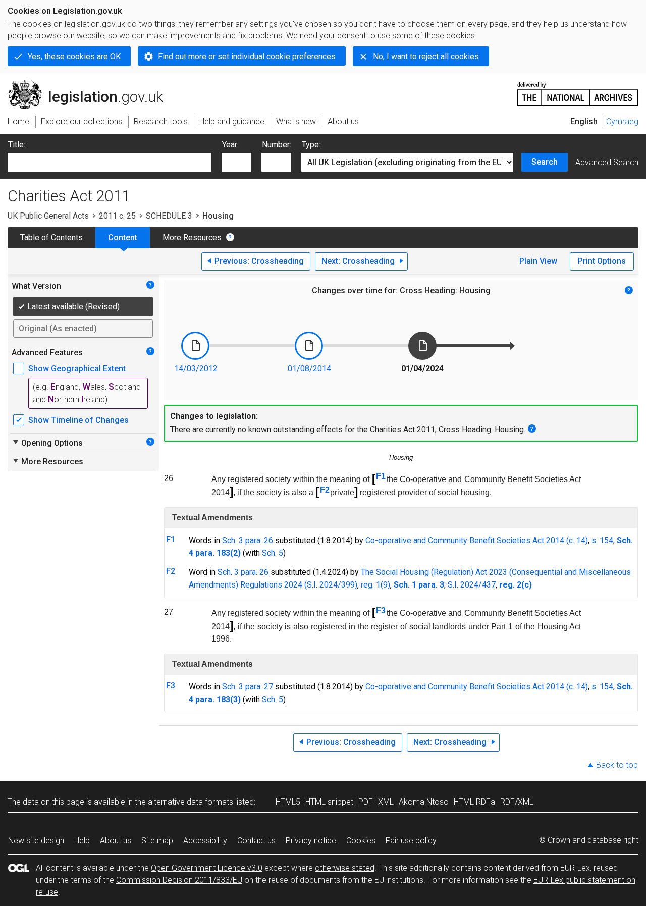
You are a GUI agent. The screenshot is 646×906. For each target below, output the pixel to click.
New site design (36, 840)
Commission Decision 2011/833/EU (179, 880)
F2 (325, 490)
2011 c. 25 (117, 216)
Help (82, 840)
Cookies (360, 840)
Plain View (538, 261)
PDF (365, 802)
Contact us (256, 840)
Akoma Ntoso (424, 802)
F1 (381, 476)
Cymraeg (622, 121)
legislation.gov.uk (91, 84)
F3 (381, 610)
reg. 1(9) (375, 585)
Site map (157, 840)
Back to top (617, 765)
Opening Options (47, 443)
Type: (311, 144)
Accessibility (205, 840)
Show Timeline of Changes (78, 420)
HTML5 (288, 802)
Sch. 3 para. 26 (247, 540)
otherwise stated (344, 868)
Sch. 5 (272, 553)
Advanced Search (606, 162)
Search (544, 162)
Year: (230, 144)
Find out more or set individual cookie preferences (247, 56)
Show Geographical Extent (77, 369)
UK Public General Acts (48, 216)
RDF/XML (516, 802)
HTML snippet (329, 802)
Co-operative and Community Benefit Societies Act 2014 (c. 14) (476, 540)
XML (386, 802)
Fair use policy (411, 840)
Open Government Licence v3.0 (206, 868)
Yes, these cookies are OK (74, 56)
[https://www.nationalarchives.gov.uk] (577, 90)
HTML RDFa (474, 802)
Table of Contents (51, 237)
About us (115, 840)
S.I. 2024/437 (472, 585)
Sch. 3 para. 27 (247, 686)
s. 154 (602, 540)
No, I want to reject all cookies (426, 56)
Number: (276, 144)
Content (122, 237)
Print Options (602, 261)
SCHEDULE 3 (169, 216)
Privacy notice (311, 840)
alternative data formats (190, 802)
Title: (16, 144)
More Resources (192, 237)
